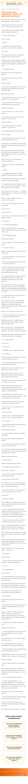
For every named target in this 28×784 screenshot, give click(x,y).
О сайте (10, 773)
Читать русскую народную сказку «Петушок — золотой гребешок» (14, 725)
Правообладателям (18, 773)
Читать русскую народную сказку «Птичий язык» (14, 748)
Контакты (5, 773)
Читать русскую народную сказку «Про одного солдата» (14, 759)
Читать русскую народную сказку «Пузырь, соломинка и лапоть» (14, 737)
